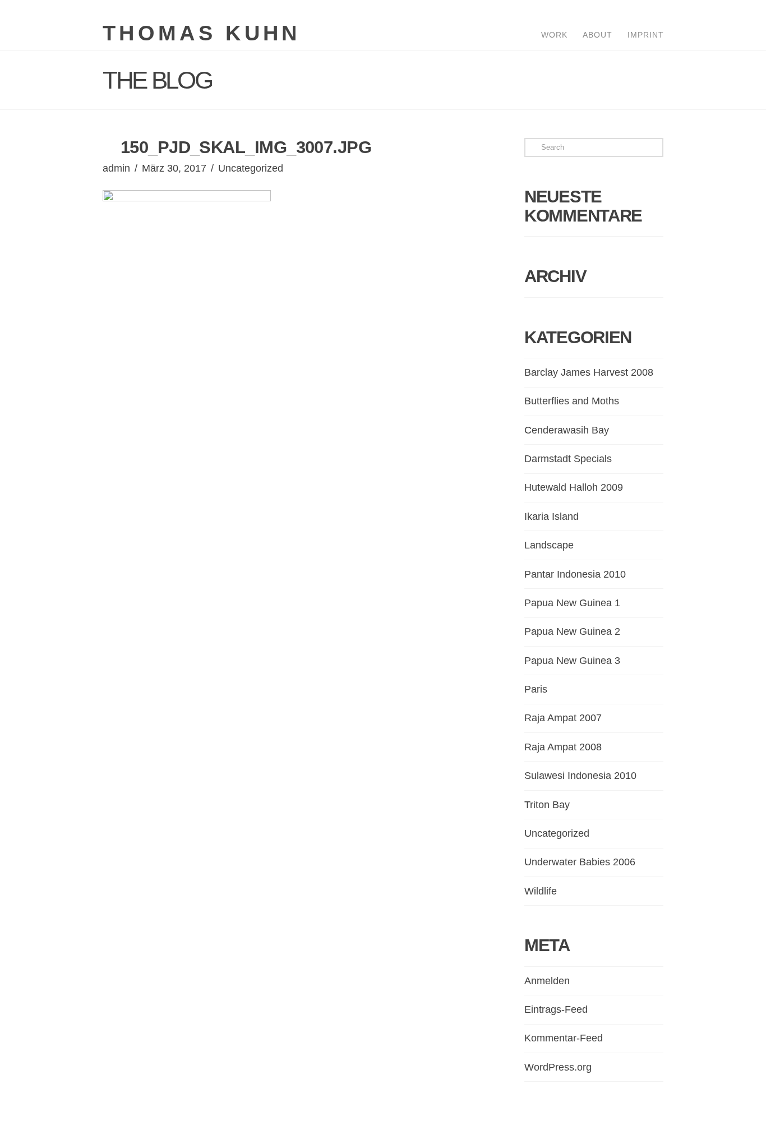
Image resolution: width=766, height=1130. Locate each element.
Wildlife (540, 891)
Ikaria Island (551, 516)
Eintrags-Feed (556, 1009)
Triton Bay (547, 804)
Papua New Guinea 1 (572, 602)
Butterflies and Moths (571, 401)
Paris (535, 689)
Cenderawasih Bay (566, 430)
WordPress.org (558, 1067)
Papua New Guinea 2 (572, 631)
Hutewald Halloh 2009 (573, 487)
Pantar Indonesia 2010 (575, 574)
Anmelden (547, 980)
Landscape (549, 545)
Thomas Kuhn (202, 33)
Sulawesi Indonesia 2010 (580, 775)
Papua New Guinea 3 (572, 660)
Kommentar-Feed (563, 1038)
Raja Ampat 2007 (563, 717)
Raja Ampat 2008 (563, 747)
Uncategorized (250, 168)
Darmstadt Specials (568, 458)
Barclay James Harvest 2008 (588, 372)
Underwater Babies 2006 (579, 862)
